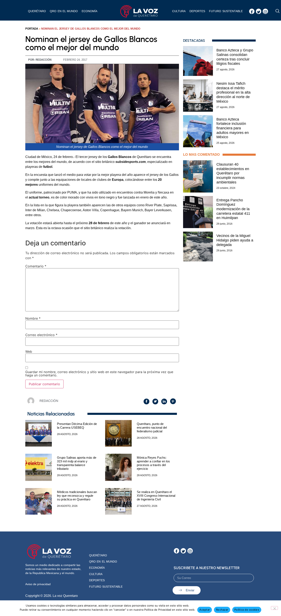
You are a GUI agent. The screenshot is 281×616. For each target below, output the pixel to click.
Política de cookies (246, 609)
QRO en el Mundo (103, 561)
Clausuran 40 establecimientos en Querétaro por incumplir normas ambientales (232, 173)
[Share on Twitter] (155, 401)
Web (28, 351)
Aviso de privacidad (38, 584)
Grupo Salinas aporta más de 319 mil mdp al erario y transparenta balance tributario (76, 463)
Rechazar (222, 609)
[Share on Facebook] (146, 401)
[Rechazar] (274, 608)
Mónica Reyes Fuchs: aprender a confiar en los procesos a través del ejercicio (153, 463)
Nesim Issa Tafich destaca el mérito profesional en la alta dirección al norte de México (233, 92)
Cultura (179, 11)
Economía (89, 11)
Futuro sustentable (226, 11)
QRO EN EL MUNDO (64, 11)
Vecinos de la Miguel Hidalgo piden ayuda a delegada (234, 240)
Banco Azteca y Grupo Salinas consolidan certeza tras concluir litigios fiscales (234, 57)
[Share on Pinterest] (173, 401)
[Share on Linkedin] (164, 401)
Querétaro (37, 11)
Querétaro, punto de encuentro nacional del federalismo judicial (152, 427)
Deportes (197, 11)
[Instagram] (265, 11)
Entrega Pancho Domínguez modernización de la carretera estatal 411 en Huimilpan (233, 209)
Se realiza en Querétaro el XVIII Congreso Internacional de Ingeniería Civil (156, 495)
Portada (31, 28)
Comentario (35, 266)
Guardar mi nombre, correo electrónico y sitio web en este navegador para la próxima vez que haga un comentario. (99, 373)
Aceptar (204, 609)
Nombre (33, 318)
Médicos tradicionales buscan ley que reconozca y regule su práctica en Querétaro (77, 495)
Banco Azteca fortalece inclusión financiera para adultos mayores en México (232, 128)
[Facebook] (251, 11)
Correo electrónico (41, 334)
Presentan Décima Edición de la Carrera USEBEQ (77, 425)
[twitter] (258, 11)
